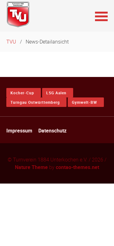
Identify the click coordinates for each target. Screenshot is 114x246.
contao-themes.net (77, 167)
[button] (101, 15)
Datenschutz (52, 130)
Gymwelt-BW (84, 102)
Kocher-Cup (22, 92)
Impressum (19, 130)
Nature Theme (31, 167)
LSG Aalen (56, 92)
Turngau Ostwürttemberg (35, 102)
